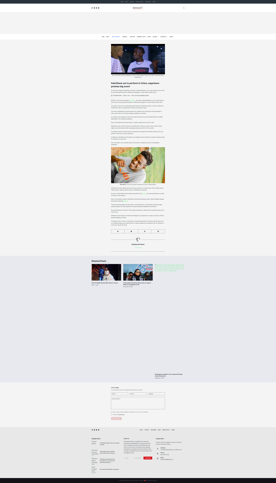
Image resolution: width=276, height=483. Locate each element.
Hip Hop (144, 193)
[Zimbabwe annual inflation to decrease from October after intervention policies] (95, 461)
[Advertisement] (138, 23)
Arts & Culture (115, 36)
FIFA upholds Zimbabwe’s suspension (109, 469)
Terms (153, 1)
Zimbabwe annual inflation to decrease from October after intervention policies (107, 460)
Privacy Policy (139, 1)
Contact (132, 1)
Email (132, 394)
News (107, 36)
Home (122, 1)
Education (132, 36)
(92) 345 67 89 (164, 454)
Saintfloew (132, 100)
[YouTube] (98, 7)
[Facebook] (92, 7)
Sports (149, 36)
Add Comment (116, 398)
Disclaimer (148, 1)
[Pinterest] (145, 231)
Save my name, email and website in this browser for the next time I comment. (130, 412)
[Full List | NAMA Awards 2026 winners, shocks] (106, 272)
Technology (163, 36)
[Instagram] (96, 7)
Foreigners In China (144, 95)
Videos (171, 36)
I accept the (118, 414)
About (126, 1)
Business (124, 36)
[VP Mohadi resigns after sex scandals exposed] (95, 444)
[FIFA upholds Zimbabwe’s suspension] (95, 469)
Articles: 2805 (138, 247)
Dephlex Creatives (152, 480)
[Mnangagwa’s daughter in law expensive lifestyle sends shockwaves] (169, 318)
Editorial (155, 36)
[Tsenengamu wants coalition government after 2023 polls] (95, 452)
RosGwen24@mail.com (166, 459)
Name (114, 394)
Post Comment (116, 418)
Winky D (125, 201)
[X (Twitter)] (94, 7)
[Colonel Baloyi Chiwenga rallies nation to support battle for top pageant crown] (138, 272)
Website (151, 394)
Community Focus (141, 36)
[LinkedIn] (158, 231)
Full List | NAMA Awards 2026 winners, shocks (105, 283)
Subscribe (148, 458)
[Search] (183, 7)
